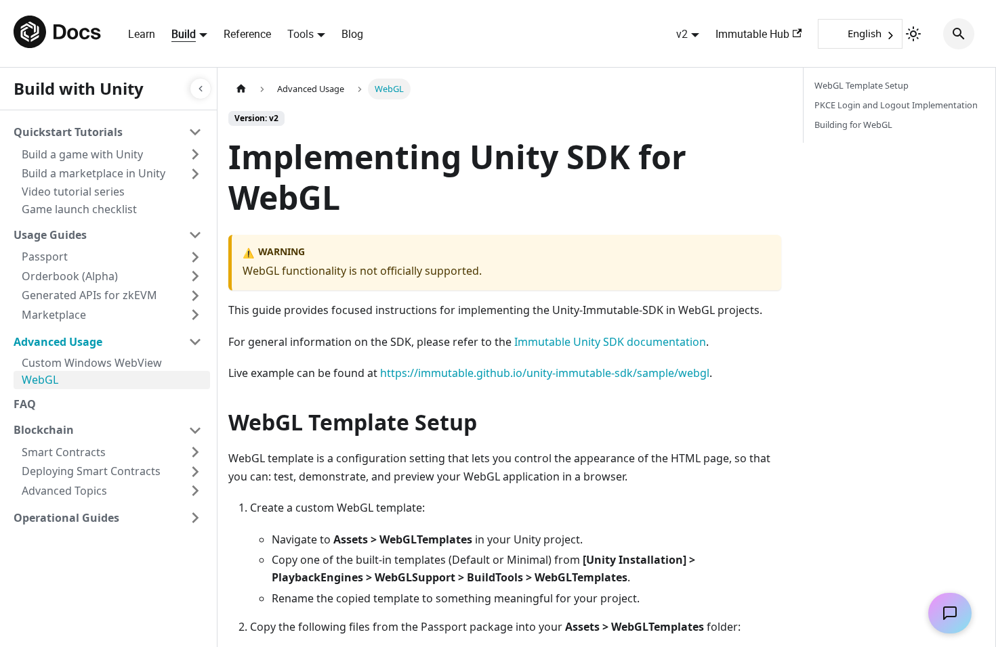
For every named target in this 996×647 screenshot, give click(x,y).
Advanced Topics (64, 490)
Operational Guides (66, 517)
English (864, 33)
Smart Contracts (64, 452)
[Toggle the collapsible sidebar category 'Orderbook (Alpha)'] (195, 276)
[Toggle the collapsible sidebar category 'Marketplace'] (195, 315)
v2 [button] (682, 33)
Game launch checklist (79, 209)
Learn (141, 33)
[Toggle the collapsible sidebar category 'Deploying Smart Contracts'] (195, 472)
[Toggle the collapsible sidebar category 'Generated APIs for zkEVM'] (195, 296)
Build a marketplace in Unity (93, 173)
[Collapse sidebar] (200, 88)
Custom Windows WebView (92, 362)
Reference (247, 33)
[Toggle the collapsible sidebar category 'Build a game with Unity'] (195, 154)
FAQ (25, 404)
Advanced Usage (58, 341)
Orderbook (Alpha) (70, 276)
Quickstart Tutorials (68, 132)
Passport (45, 256)
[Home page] (241, 89)
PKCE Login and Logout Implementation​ (896, 105)
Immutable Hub (752, 33)
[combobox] (860, 34)
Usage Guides (50, 234)
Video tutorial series (73, 191)
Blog (352, 33)
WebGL (40, 379)
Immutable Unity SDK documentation (610, 341)
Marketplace (54, 314)
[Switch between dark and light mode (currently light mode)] (913, 34)
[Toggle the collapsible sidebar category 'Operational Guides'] (195, 518)
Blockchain (44, 429)
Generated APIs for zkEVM (89, 295)
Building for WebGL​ (853, 124)
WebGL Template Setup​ (861, 85)
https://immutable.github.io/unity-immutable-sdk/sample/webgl (544, 372)
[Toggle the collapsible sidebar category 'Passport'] (195, 257)
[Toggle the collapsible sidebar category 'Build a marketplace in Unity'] (195, 174)
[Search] (958, 33)
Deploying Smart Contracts (91, 471)
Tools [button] (300, 33)
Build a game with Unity (82, 154)
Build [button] (183, 33)
